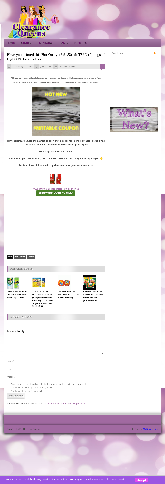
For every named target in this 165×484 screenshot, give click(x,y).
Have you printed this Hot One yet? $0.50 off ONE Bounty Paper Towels (17, 295)
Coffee (31, 256)
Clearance (45, 42)
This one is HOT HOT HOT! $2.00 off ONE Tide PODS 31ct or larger (68, 295)
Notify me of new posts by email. (26, 390)
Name (10, 360)
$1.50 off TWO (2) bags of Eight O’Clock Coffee (56, 188)
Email (10, 368)
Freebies (80, 42)
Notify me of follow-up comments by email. (31, 387)
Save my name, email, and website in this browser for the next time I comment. (48, 384)
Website (11, 376)
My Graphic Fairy (150, 429)
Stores (26, 42)
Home (11, 42)
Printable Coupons (67, 66)
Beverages (20, 256)
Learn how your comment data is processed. (65, 403)
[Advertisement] (132, 21)
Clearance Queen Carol (22, 66)
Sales (64, 42)
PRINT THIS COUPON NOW (56, 193)
